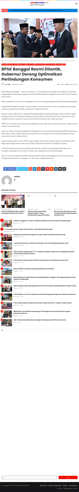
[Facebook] (62, 488)
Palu (64, 64)
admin (6, 84)
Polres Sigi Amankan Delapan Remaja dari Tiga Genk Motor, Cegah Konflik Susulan (42, 303)
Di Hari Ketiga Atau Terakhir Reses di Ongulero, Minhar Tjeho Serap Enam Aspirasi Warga (35, 10)
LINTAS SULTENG (13, 60)
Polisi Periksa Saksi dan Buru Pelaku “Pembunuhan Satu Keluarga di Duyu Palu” (41, 260)
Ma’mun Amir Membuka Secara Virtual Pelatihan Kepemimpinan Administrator (65, 213)
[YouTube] (67, 488)
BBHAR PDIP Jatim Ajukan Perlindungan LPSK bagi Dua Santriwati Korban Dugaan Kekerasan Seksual (41, 312)
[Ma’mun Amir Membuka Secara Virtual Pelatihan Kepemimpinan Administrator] (66, 201)
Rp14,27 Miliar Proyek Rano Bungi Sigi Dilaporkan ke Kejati (33, 269)
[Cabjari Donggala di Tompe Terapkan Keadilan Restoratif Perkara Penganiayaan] (6, 223)
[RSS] (58, 488)
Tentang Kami (73, 485)
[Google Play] (74, 488)
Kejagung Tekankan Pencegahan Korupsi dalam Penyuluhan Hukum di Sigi (39, 235)
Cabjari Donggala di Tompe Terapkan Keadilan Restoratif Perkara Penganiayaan (42, 221)
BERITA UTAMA (30, 64)
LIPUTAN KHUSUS (50, 64)
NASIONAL (59, 64)
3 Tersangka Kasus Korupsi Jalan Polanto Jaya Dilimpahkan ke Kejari (28, 229)
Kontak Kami (43, 485)
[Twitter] (65, 488)
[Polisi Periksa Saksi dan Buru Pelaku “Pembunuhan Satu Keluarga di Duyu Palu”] (6, 263)
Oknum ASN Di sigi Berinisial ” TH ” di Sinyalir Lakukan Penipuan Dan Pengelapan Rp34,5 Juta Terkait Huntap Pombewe (43, 253)
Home (5, 60)
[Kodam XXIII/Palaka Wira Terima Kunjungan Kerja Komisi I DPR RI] (13, 201)
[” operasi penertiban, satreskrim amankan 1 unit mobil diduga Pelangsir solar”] (6, 245)
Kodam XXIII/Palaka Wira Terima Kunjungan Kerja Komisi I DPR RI (12, 212)
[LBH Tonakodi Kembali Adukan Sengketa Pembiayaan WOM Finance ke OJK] (6, 322)
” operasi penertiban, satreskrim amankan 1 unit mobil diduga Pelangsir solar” (41, 243)
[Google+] (60, 488)
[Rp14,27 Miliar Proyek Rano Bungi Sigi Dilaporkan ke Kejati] (6, 271)
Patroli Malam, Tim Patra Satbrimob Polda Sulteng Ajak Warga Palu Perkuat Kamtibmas (44, 294)
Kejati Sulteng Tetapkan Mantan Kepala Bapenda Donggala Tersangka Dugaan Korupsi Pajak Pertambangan (44, 278)
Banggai (21, 60)
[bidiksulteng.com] (39, 3)
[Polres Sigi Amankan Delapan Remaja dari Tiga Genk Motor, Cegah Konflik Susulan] (6, 305)
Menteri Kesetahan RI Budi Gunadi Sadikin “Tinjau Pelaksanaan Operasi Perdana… (39, 213)
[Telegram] (76, 488)
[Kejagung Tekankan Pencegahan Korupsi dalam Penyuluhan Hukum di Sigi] (6, 237)
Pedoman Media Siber (55, 485)
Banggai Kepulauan (12, 64)
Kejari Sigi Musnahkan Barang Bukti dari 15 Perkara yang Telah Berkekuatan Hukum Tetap (44, 286)
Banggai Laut (22, 64)
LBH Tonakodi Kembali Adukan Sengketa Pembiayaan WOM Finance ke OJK (39, 320)
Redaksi (65, 485)
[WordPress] (69, 488)
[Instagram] (72, 488)
